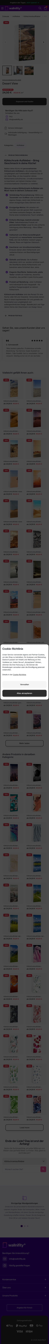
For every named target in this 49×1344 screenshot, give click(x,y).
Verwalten (24, 684)
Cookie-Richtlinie (19, 675)
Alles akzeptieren (24, 693)
